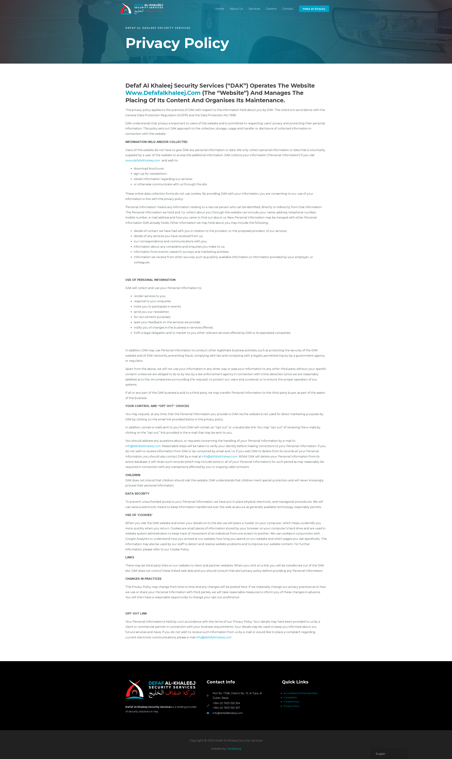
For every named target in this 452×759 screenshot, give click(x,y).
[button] (314, 8)
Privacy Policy (291, 706)
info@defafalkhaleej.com (143, 446)
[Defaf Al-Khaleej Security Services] (141, 8)
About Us (236, 8)
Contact (287, 8)
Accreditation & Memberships (301, 693)
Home (219, 8)
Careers (271, 8)
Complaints (290, 697)
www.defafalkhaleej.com (163, 92)
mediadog (234, 748)
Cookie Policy (291, 701)
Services (254, 8)
